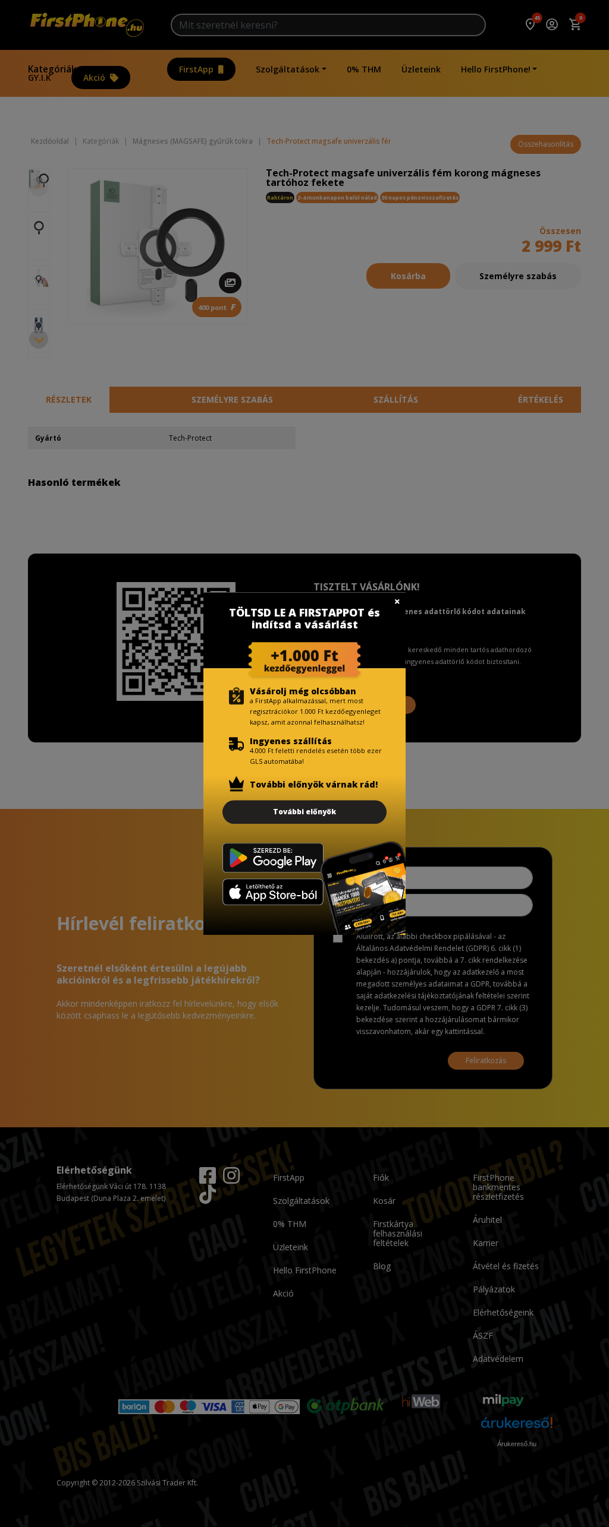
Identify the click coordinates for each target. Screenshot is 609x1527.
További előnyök (304, 812)
